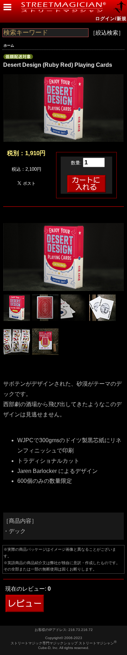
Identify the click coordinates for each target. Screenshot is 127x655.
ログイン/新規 (111, 18)
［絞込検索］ (107, 33)
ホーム (9, 45)
